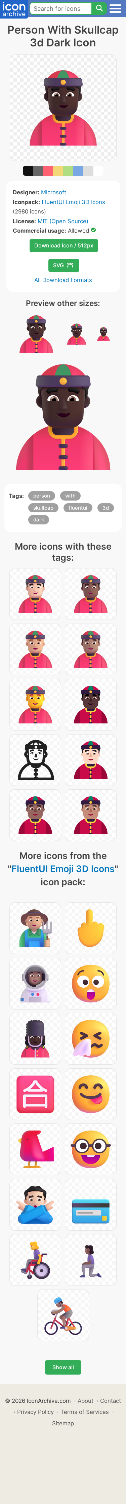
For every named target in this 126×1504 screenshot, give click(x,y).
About (85, 1400)
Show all (63, 1367)
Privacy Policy (35, 1412)
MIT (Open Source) (63, 221)
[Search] (99, 8)
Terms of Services (84, 1412)
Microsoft (53, 192)
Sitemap (63, 1423)
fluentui (78, 508)
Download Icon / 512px (63, 245)
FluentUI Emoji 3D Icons (73, 202)
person (41, 495)
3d (105, 508)
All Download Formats (63, 280)
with (70, 495)
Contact (110, 1400)
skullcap (43, 508)
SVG (58, 265)
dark (38, 519)
